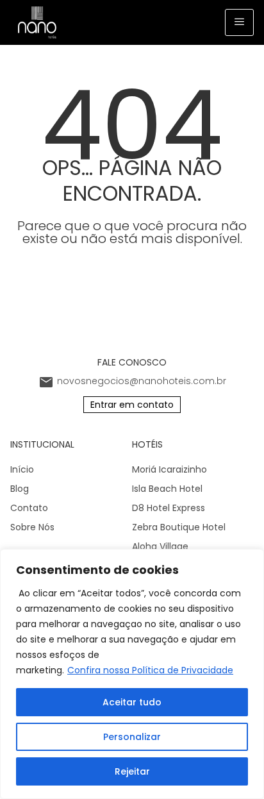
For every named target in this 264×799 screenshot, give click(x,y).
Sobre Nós (32, 527)
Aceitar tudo (132, 702)
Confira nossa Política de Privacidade (150, 670)
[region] (132, 674)
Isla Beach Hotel (167, 488)
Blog (19, 488)
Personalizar (132, 736)
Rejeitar (132, 771)
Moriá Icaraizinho (169, 469)
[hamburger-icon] (239, 22)
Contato (29, 507)
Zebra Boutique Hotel (179, 527)
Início (22, 469)
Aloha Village (160, 546)
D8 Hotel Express (168, 507)
